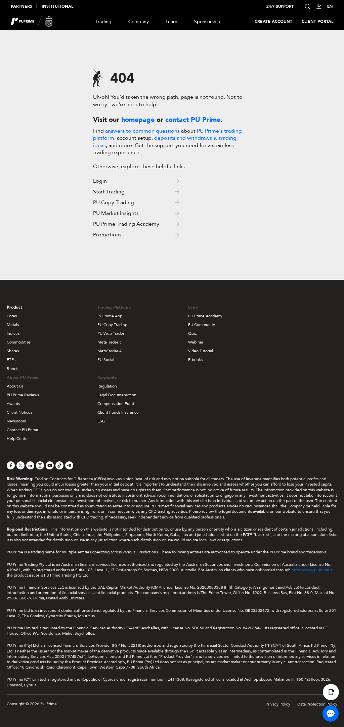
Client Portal (317, 21)
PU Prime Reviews (23, 395)
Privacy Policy (278, 704)
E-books (195, 359)
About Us (15, 386)
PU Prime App (109, 316)
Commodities (19, 342)
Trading (103, 21)
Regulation (107, 386)
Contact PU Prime (22, 430)
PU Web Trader (110, 333)
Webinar (195, 342)
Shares (13, 351)
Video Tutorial (200, 351)
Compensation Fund (115, 403)
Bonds (12, 368)
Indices (13, 333)
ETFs (11, 359)
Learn (171, 21)
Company (138, 21)
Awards (13, 403)
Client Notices (19, 412)
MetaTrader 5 (109, 342)
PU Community (201, 324)
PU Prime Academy (205, 316)
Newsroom (16, 421)
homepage (138, 119)
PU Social (105, 359)
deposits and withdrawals (185, 138)
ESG (101, 421)
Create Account (273, 21)
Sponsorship (207, 21)
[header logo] (32, 21)
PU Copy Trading (112, 324)
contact (192, 119)
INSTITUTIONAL (57, 6)
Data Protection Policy (317, 704)
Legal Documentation (116, 395)
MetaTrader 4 (109, 351)
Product (14, 307)
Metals (13, 324)
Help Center (18, 438)
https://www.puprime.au (313, 570)
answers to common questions (142, 131)
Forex (12, 316)
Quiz (192, 333)
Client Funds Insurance (118, 412)
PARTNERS (21, 6)
